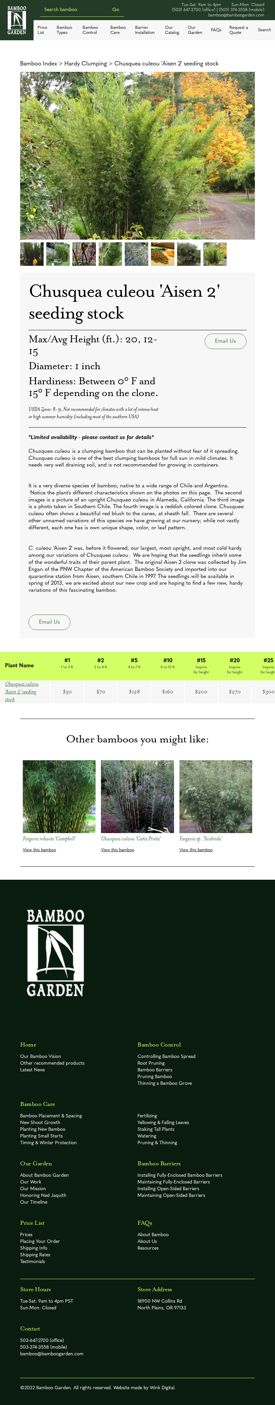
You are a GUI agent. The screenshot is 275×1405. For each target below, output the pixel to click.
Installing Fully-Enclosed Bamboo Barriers (180, 1175)
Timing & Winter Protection (48, 1143)
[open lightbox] (137, 156)
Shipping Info (33, 1248)
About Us (147, 1241)
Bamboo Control (90, 30)
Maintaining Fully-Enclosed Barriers (174, 1182)
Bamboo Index (38, 64)
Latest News (32, 1070)
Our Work (30, 1182)
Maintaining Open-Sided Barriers (171, 1195)
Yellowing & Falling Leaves (163, 1122)
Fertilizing (147, 1116)
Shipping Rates (35, 1255)
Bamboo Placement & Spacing (51, 1116)
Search (264, 30)
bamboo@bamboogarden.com (236, 15)
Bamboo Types (64, 30)
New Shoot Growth (40, 1122)
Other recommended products (52, 1063)
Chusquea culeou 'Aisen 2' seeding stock (166, 64)
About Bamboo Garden (44, 1175)
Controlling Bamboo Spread (167, 1056)
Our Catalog (172, 30)
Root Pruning (151, 1063)
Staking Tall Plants (156, 1129)
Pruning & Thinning (157, 1143)
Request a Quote (238, 30)
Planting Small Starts (41, 1136)
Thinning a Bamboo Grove (165, 1083)
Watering (147, 1136)
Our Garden (195, 30)
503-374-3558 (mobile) (43, 1347)
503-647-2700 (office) (42, 1340)
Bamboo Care (118, 30)
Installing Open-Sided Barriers (168, 1189)
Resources (148, 1248)
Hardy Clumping (85, 64)
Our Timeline (33, 1202)
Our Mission (33, 1189)
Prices (26, 1235)
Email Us (225, 341)
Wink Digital (162, 1388)
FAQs (216, 30)
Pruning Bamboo (155, 1076)
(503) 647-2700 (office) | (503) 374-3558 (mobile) (218, 10)
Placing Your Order (40, 1241)
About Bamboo (153, 1235)
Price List (42, 30)
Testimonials (32, 1261)
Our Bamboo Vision (40, 1056)
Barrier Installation (145, 30)
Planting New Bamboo (42, 1129)
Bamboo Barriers (155, 1070)
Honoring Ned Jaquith (43, 1195)
